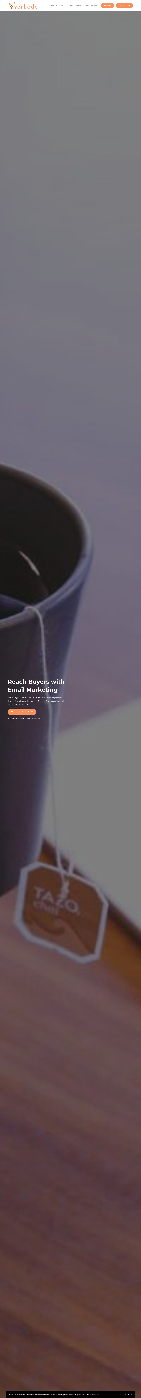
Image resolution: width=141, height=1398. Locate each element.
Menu (109, 5)
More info (96, 1395)
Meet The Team (91, 5)
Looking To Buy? (74, 5)
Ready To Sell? (57, 5)
